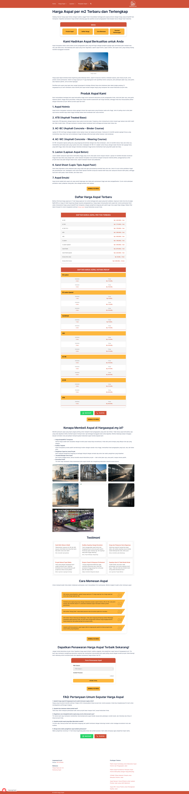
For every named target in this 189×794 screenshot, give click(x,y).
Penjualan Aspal (82, 3)
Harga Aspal (61, 3)
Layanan (71, 3)
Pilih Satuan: (76, 665)
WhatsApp (88, 413)
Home (54, 3)
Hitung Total (93, 680)
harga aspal (81, 207)
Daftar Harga (85, 31)
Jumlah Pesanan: (78, 672)
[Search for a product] (90, 3)
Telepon (101, 413)
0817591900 (60, 762)
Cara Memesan (101, 31)
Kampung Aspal (56, 770)
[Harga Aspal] (133, 3)
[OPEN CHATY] (4, 790)
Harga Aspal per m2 (58, 768)
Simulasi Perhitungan (117, 31)
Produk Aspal (70, 31)
